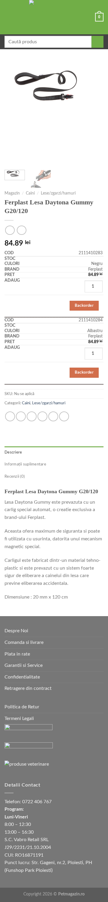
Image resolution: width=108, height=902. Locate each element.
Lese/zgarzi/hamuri (58, 193)
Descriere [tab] (13, 452)
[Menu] (8, 17)
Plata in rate (17, 654)
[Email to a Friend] (42, 416)
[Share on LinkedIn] (64, 416)
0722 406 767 (37, 801)
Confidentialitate (22, 677)
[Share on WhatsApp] (10, 416)
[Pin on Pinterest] (53, 416)
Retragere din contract (28, 688)
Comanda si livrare (24, 642)
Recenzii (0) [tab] (14, 476)
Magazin (12, 193)
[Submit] (98, 42)
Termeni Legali (19, 718)
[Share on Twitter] (32, 416)
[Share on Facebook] (21, 416)
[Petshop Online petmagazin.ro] (54, 17)
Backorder (84, 305)
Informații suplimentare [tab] (25, 464)
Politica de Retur (21, 706)
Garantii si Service (23, 665)
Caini (30, 193)
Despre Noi (16, 630)
